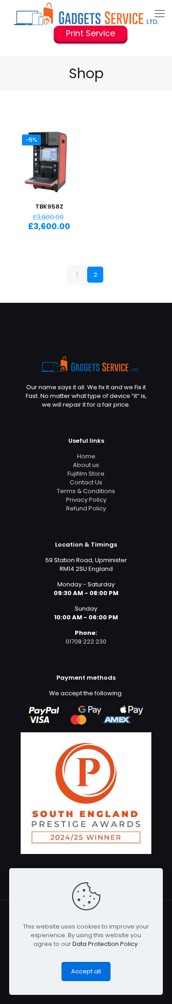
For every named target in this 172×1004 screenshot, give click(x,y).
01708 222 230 (86, 641)
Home (86, 456)
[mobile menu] (159, 13)
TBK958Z (49, 206)
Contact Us (86, 482)
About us (86, 465)
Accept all (86, 971)
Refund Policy (86, 508)
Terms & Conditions (86, 491)
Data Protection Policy (105, 944)
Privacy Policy (86, 499)
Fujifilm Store (86, 473)
